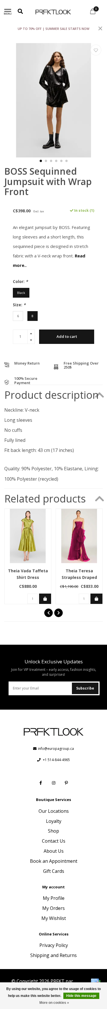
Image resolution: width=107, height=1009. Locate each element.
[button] (41, 161)
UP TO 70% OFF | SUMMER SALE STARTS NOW (53, 28)
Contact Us (53, 841)
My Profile (53, 898)
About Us (54, 851)
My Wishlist (53, 918)
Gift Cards (53, 871)
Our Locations (54, 811)
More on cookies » (54, 1003)
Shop (53, 831)
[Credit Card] (95, 982)
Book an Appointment (53, 861)
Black (21, 292)
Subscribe (85, 688)
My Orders (53, 908)
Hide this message (81, 996)
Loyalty (53, 821)
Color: (20, 281)
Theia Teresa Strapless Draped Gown (79, 577)
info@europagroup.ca (56, 748)
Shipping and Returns (53, 955)
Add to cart (66, 336)
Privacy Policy (53, 945)
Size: (19, 304)
